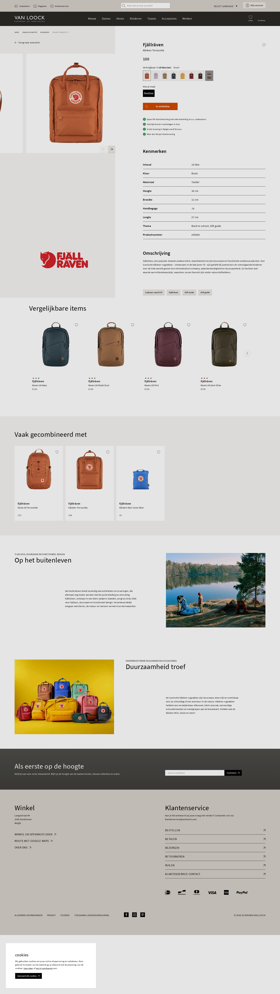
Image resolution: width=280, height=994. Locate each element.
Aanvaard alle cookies (27, 976)
